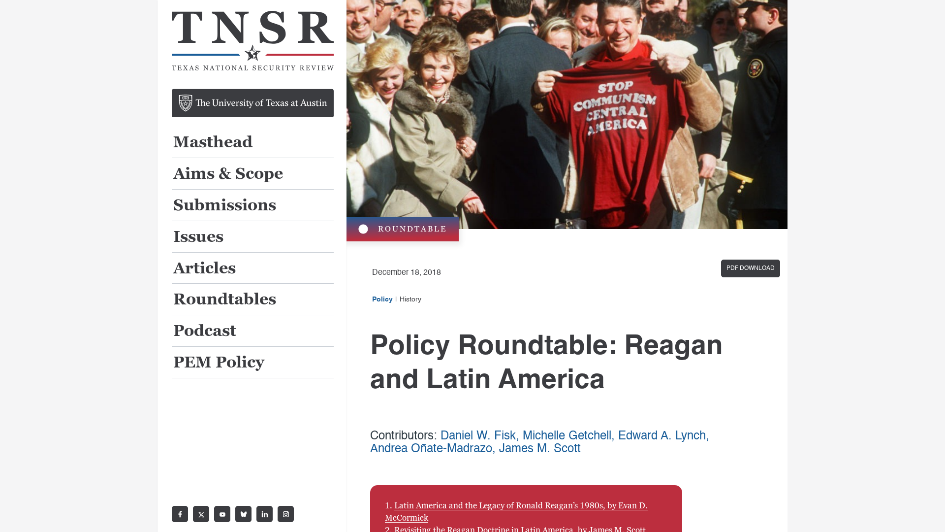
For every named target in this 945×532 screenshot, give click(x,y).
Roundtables (224, 299)
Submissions (224, 205)
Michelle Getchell (567, 436)
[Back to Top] (926, 513)
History (410, 299)
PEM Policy (218, 362)
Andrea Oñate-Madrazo (431, 449)
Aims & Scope (228, 174)
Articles (204, 268)
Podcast (204, 331)
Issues (198, 237)
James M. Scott (540, 449)
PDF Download (750, 268)
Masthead (212, 142)
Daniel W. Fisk (478, 436)
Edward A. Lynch (662, 436)
